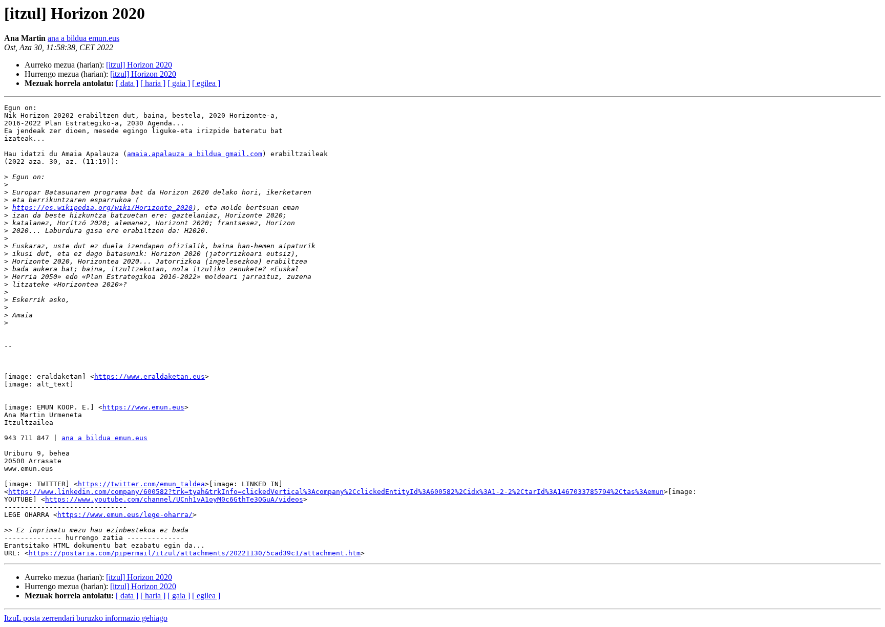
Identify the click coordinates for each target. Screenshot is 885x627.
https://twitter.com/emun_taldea (141, 484)
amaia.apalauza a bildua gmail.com (194, 154)
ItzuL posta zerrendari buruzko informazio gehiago (85, 618)
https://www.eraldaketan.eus (149, 376)
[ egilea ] (206, 83)
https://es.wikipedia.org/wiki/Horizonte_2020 (102, 207)
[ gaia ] (178, 83)
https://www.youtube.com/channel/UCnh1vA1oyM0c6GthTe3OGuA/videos (174, 499)
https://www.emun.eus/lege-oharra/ (125, 514)
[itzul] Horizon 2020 (139, 64)
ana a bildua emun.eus (83, 38)
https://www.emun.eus (143, 407)
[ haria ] (152, 83)
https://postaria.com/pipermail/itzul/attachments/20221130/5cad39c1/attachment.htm (195, 553)
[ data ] (127, 83)
